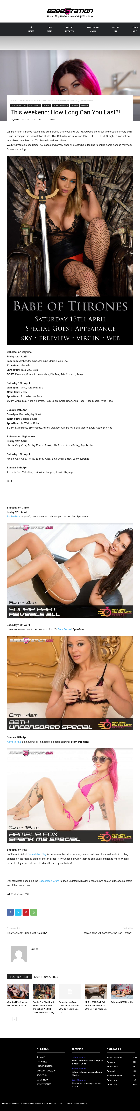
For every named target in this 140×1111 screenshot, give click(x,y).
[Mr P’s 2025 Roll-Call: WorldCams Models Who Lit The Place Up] (96, 991)
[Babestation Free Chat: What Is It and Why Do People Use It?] (70, 991)
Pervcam (74, 105)
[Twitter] (18, 912)
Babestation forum (49, 880)
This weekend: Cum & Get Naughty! (27, 933)
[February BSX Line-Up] (122, 991)
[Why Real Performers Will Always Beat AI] (18, 991)
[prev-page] (9, 1019)
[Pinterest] (26, 912)
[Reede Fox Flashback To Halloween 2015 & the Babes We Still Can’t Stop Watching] (44, 991)
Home (13, 100)
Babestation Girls (27, 100)
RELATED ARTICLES (19, 977)
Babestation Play (37, 854)
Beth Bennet (64, 629)
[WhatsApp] (33, 912)
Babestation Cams (60, 105)
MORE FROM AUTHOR (46, 977)
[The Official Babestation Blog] (70, 11)
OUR (49, 29)
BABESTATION (93, 29)
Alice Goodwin (46, 100)
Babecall (46, 105)
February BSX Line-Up (122, 1002)
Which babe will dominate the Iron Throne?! (108, 933)
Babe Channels (79, 1057)
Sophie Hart (13, 516)
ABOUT (115, 29)
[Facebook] (10, 912)
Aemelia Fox (14, 741)
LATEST (69, 29)
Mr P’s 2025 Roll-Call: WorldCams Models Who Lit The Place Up (96, 1005)
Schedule (84, 105)
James (16, 119)
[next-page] (14, 1019)
